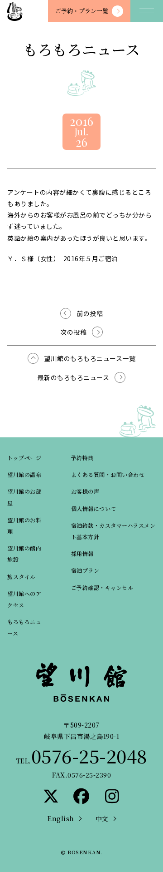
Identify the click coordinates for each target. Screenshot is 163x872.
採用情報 (82, 553)
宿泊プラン (85, 570)
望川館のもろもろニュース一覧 (89, 358)
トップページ (24, 457)
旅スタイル (21, 576)
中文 (102, 818)
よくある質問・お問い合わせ (108, 474)
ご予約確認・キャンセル (102, 587)
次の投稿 (73, 332)
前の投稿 (90, 313)
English (61, 818)
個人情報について (93, 508)
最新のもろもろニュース (74, 377)
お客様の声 (85, 491)
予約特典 (82, 457)
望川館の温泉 (24, 474)
